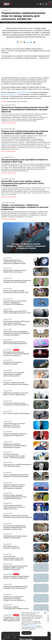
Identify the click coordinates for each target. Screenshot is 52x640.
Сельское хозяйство (13, 22)
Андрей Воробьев (23, 92)
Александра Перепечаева (17, 101)
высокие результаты (9, 94)
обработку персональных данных (28, 625)
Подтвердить (26, 633)
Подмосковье (5, 22)
